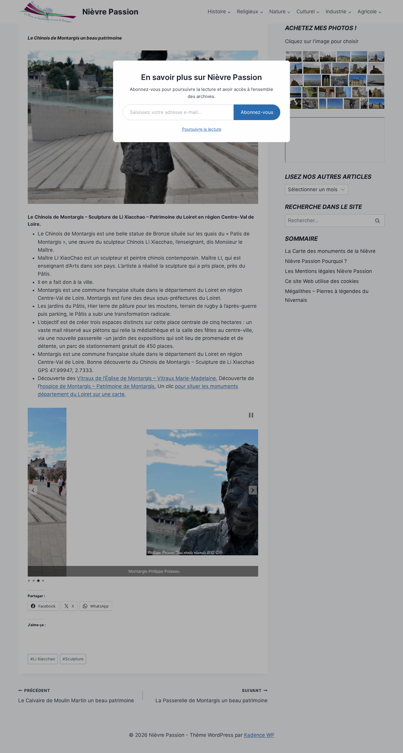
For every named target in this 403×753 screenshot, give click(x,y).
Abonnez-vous (257, 112)
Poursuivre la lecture (201, 129)
